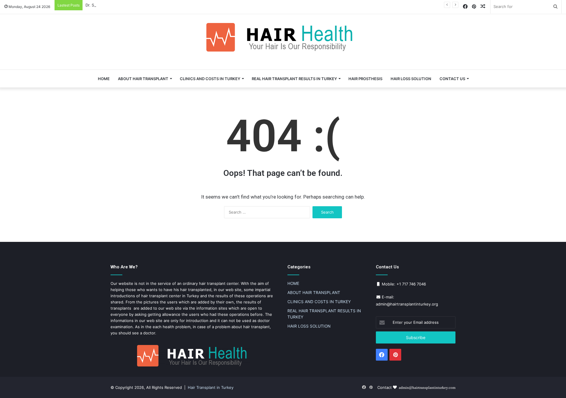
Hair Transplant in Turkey (210, 387)
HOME (104, 78)
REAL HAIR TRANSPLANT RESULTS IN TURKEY (294, 78)
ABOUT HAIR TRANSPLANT (143, 78)
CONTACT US (452, 78)
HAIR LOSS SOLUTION (411, 78)
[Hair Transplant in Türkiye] (283, 37)
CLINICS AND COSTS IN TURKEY (210, 78)
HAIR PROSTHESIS (365, 78)
